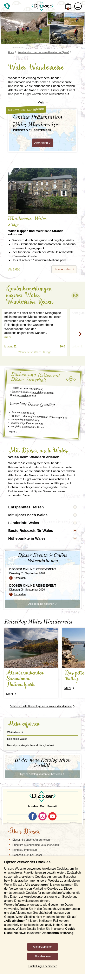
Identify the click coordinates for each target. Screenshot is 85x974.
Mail (42, 806)
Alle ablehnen (42, 956)
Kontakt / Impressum (25, 849)
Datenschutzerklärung (57, 932)
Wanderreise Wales (35, 226)
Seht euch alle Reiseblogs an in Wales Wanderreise (41, 706)
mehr (7, 337)
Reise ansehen (62, 269)
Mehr (41, 102)
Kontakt (52, 806)
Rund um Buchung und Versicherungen (35, 844)
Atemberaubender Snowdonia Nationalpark (25, 679)
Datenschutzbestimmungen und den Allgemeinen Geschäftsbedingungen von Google (42, 912)
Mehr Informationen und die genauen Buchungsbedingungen (32, 393)
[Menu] (78, 6)
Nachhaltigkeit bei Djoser (27, 854)
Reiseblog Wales (17, 738)
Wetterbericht (15, 732)
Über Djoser (24, 832)
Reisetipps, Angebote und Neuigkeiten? (30, 745)
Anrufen (33, 806)
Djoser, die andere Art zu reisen (31, 839)
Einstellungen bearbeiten (42, 966)
